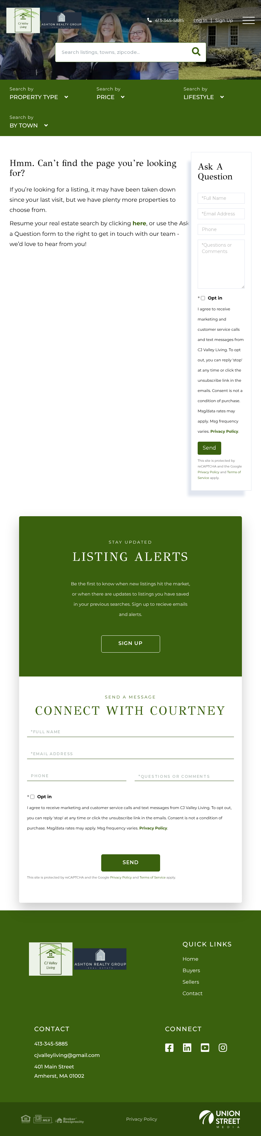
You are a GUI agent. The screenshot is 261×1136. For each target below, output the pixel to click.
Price (105, 97)
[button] (196, 52)
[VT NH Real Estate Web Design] (219, 1119)
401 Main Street (59, 1071)
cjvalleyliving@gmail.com (67, 1056)
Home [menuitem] (191, 959)
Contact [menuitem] (193, 994)
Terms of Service (153, 877)
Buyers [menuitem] (191, 971)
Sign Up (224, 20)
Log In (201, 20)
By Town (24, 125)
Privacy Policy (224, 431)
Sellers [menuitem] (191, 982)
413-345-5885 (169, 20)
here (139, 223)
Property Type (34, 97)
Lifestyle (199, 97)
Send (209, 448)
